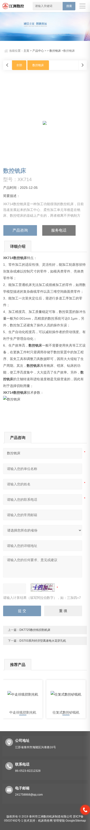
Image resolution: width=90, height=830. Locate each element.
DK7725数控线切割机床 (34, 630)
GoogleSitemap (76, 820)
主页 (26, 50)
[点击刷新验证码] (43, 587)
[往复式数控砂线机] (66, 694)
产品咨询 (20, 230)
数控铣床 (55, 50)
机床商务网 (45, 820)
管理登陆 (59, 820)
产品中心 (38, 50)
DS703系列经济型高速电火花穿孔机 (42, 640)
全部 (19, 65)
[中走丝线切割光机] (22, 694)
